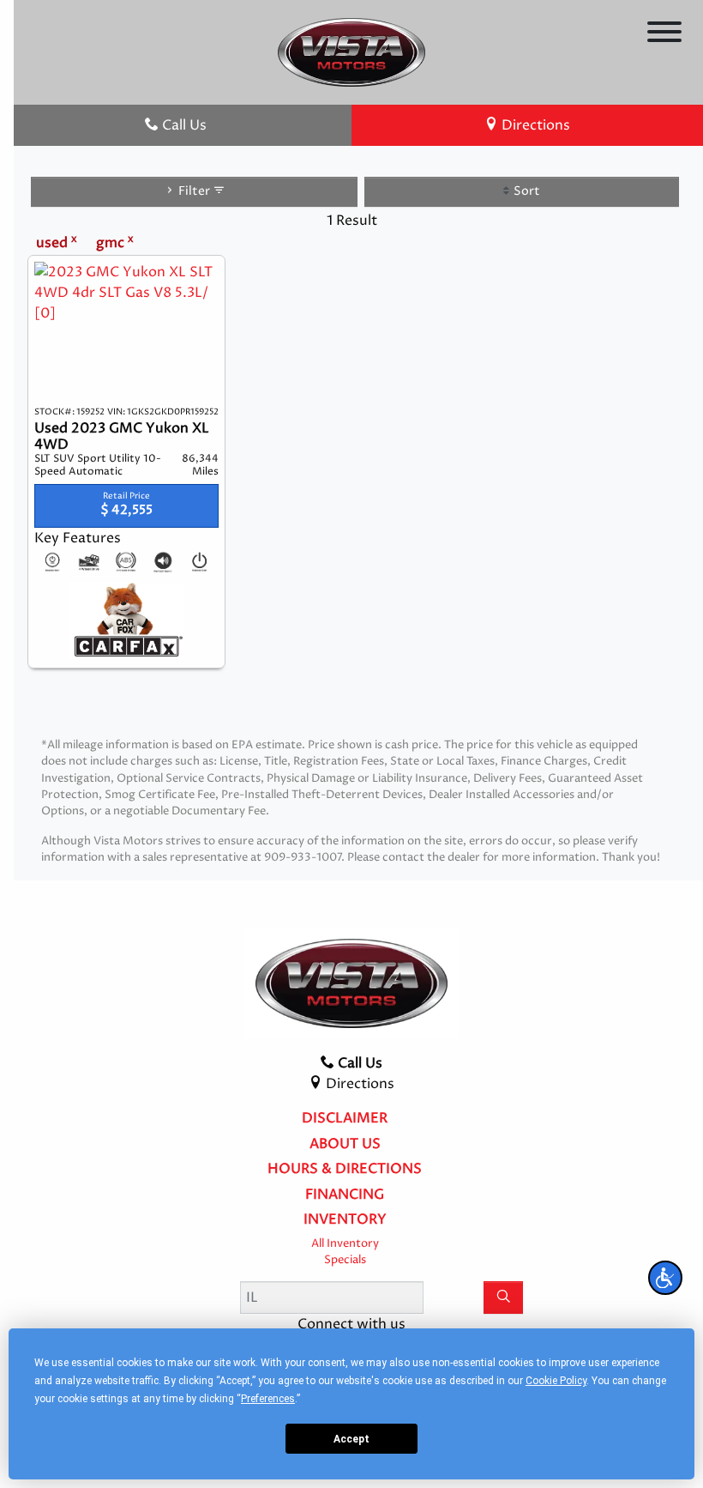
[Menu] (664, 35)
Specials (345, 1260)
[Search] (503, 1297)
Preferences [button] (268, 1399)
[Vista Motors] (352, 51)
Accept (351, 1439)
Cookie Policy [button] (556, 1381)
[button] (665, 1278)
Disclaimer (345, 1119)
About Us (345, 1144)
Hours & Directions (344, 1169)
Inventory (345, 1220)
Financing (344, 1195)
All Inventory (345, 1244)
